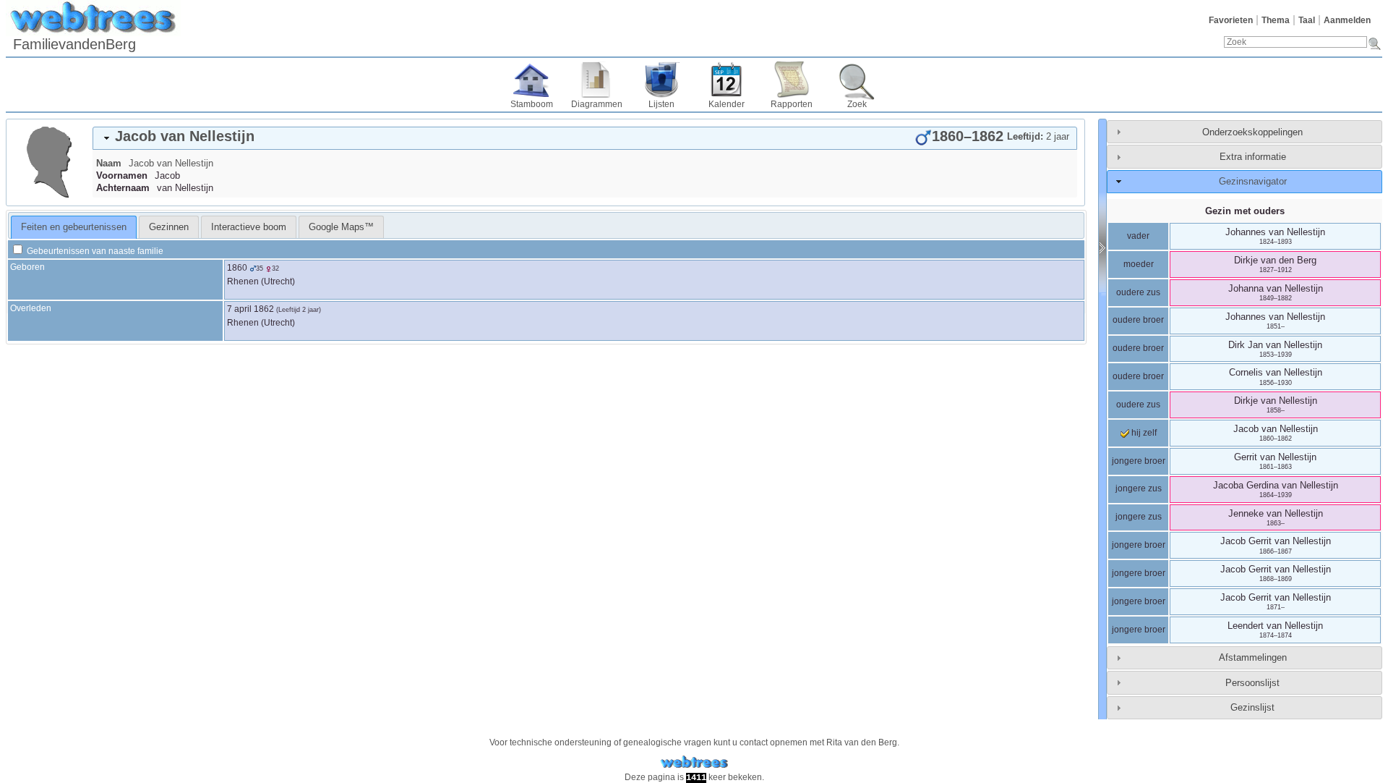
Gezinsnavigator (1253, 181)
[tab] (585, 138)
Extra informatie (1253, 156)
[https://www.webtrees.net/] (694, 762)
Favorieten (1231, 20)
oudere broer (1138, 320)
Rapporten (792, 104)
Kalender (726, 104)
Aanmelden (1347, 20)
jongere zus (1138, 488)
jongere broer (1138, 461)
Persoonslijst (1252, 682)
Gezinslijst (1252, 707)
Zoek (857, 104)
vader (1138, 236)
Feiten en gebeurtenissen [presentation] (74, 226)
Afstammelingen (1253, 657)
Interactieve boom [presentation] (248, 226)
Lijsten (661, 104)
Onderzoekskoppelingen (1252, 132)
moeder (1138, 264)
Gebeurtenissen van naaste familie (94, 251)
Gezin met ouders (1245, 211)
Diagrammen (596, 104)
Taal (1306, 20)
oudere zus (1138, 292)
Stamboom (531, 104)
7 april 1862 (250, 309)
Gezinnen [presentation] (169, 226)
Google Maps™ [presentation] (341, 226)
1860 (237, 268)
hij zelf (1143, 433)
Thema (1275, 20)
